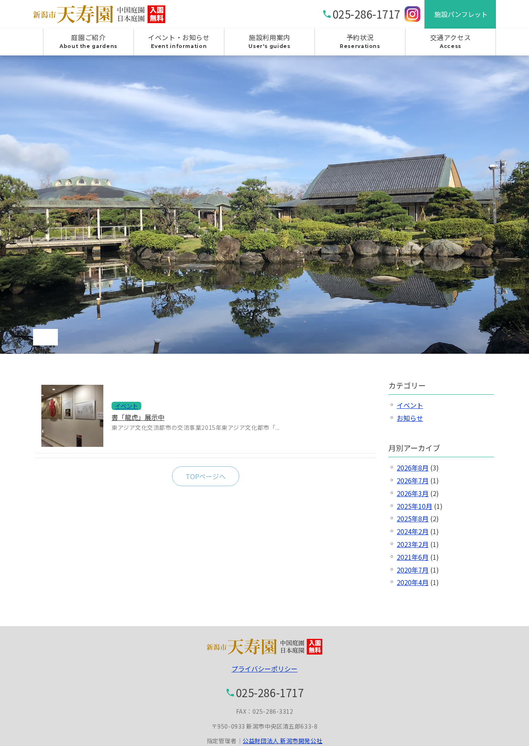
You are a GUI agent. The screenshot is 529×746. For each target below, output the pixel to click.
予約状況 (360, 40)
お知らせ (410, 418)
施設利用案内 (269, 40)
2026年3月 (413, 493)
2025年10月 (414, 506)
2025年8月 (413, 518)
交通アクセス (450, 40)
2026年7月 (413, 480)
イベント (410, 405)
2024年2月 (413, 531)
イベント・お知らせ (179, 40)
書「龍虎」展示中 (138, 417)
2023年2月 (413, 544)
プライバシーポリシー (264, 669)
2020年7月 (413, 570)
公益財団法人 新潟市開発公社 (282, 740)
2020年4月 (413, 582)
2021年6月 (413, 557)
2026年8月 (413, 468)
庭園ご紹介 (88, 40)
